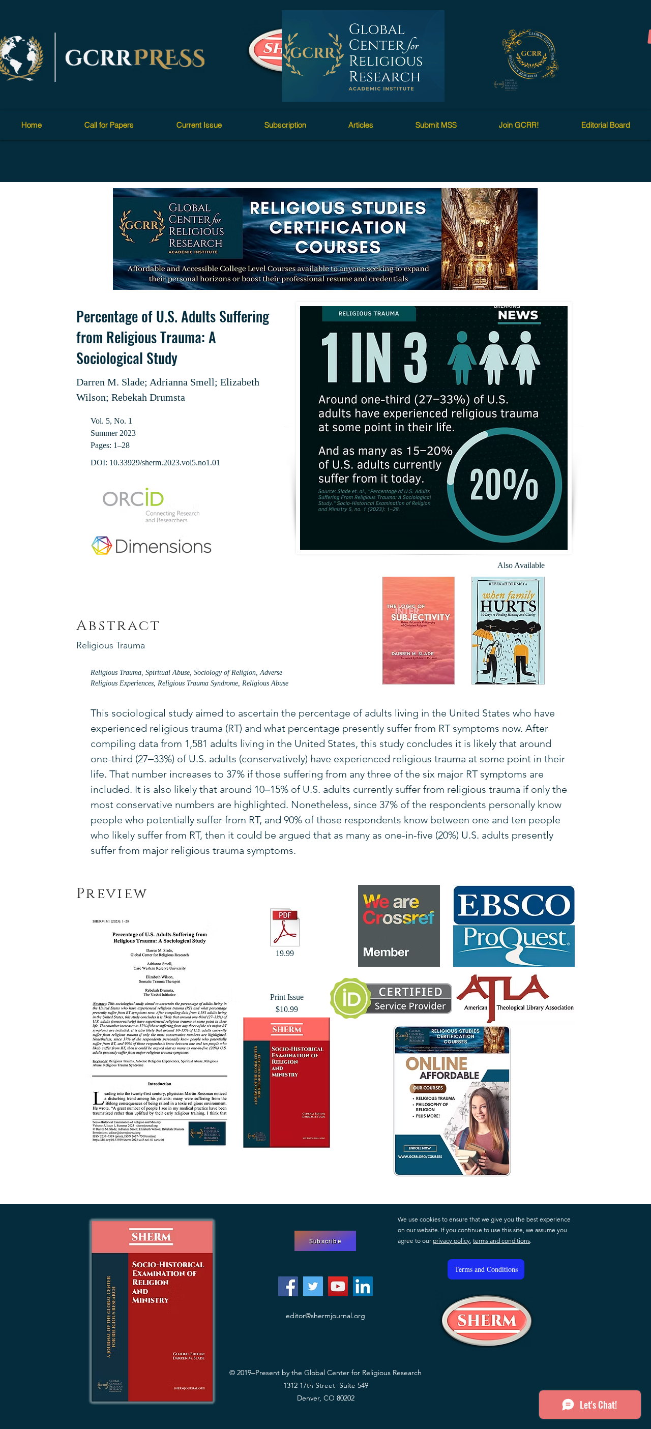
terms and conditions (501, 1240)
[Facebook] (288, 1286)
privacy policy (451, 1240)
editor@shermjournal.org (325, 1315)
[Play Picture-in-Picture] (413, 88)
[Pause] (295, 88)
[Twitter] (313, 1286)
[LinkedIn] (363, 1286)
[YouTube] (338, 1286)
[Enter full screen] (430, 88)
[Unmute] (312, 88)
